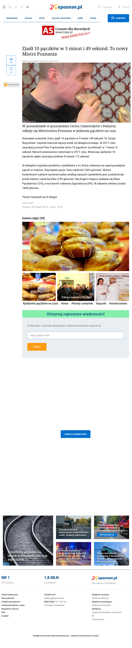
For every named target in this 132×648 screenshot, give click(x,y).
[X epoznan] (21, 7)
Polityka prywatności (10, 601)
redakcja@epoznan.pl (54, 598)
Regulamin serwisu (10, 608)
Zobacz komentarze (76, 434)
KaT (31, 202)
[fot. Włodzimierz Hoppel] (75, 246)
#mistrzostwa (118, 303)
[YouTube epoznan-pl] (27, 7)
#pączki (101, 303)
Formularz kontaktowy (54, 605)
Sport (42, 18)
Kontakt (121, 18)
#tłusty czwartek (82, 303)
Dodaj (37, 346)
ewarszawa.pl (62, 635)
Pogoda (28, 18)
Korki (80, 18)
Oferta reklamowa (9, 594)
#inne (64, 303)
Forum (93, 18)
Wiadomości (12, 18)
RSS (3, 612)
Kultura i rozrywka (61, 18)
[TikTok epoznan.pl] (15, 7)
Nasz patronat (7, 598)
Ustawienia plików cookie (13, 605)
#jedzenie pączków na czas (40, 303)
